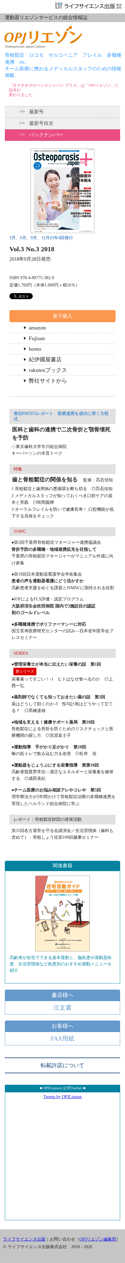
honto (35, 349)
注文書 (62, 1007)
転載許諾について (62, 1065)
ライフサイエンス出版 (24, 1239)
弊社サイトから (48, 380)
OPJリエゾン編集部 (97, 1239)
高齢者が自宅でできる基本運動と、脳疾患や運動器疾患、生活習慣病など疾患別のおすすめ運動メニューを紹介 (61, 964)
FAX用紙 (62, 1038)
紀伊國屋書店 (45, 359)
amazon (37, 327)
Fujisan (37, 338)
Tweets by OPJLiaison (62, 1096)
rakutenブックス (48, 370)
